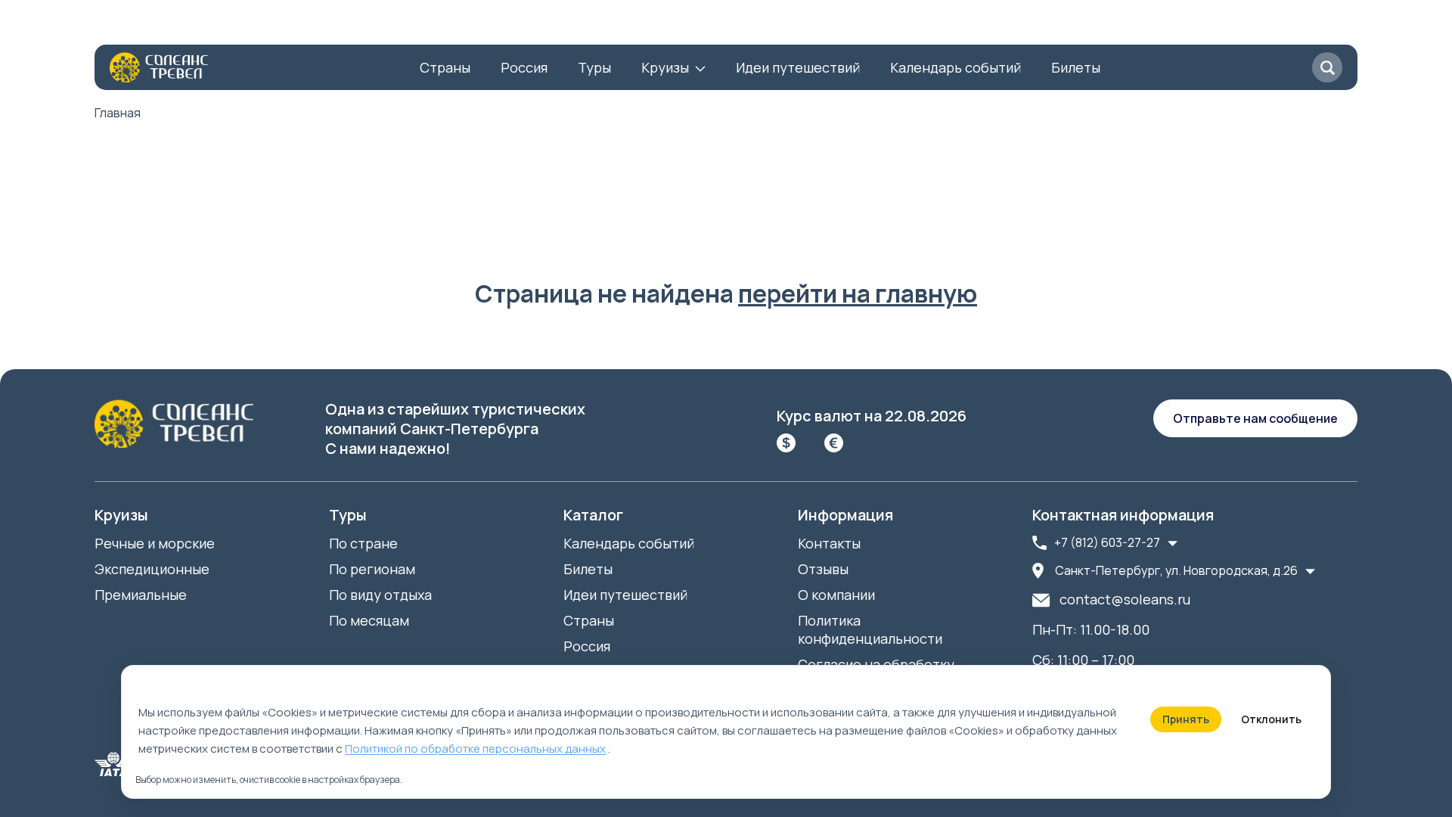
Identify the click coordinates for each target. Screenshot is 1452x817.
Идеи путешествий (798, 67)
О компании (133, 26)
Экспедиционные (152, 569)
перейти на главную (857, 293)
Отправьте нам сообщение (1255, 418)
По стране (363, 543)
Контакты (225, 26)
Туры (594, 67)
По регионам (372, 569)
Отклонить (1271, 719)
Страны (445, 67)
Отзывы (305, 26)
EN (655, 26)
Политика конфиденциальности (870, 629)
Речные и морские (155, 543)
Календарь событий (955, 67)
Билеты (1075, 67)
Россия (524, 67)
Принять (1185, 719)
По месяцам (369, 620)
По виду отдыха (380, 595)
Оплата (377, 26)
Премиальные (141, 595)
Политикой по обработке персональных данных (475, 748)
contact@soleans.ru (1125, 599)
